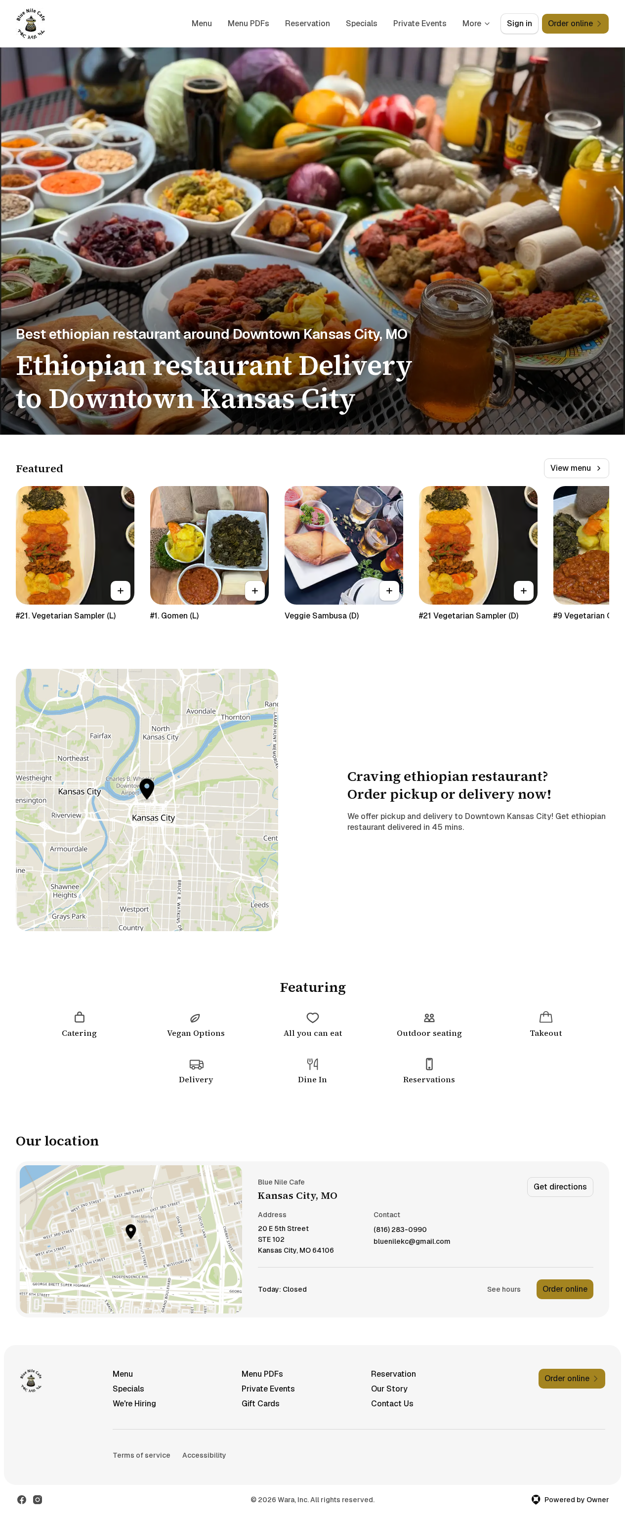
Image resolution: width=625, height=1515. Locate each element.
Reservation (307, 23)
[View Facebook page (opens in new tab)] (22, 1500)
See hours (504, 1289)
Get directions (560, 1187)
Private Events (420, 23)
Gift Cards (261, 1403)
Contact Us (392, 1403)
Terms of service (141, 1455)
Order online (564, 1289)
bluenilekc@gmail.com (412, 1241)
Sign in (519, 23)
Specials (361, 23)
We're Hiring (134, 1403)
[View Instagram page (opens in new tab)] (37, 1500)
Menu (202, 23)
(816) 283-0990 (400, 1229)
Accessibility (204, 1455)
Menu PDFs (248, 23)
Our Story (389, 1389)
